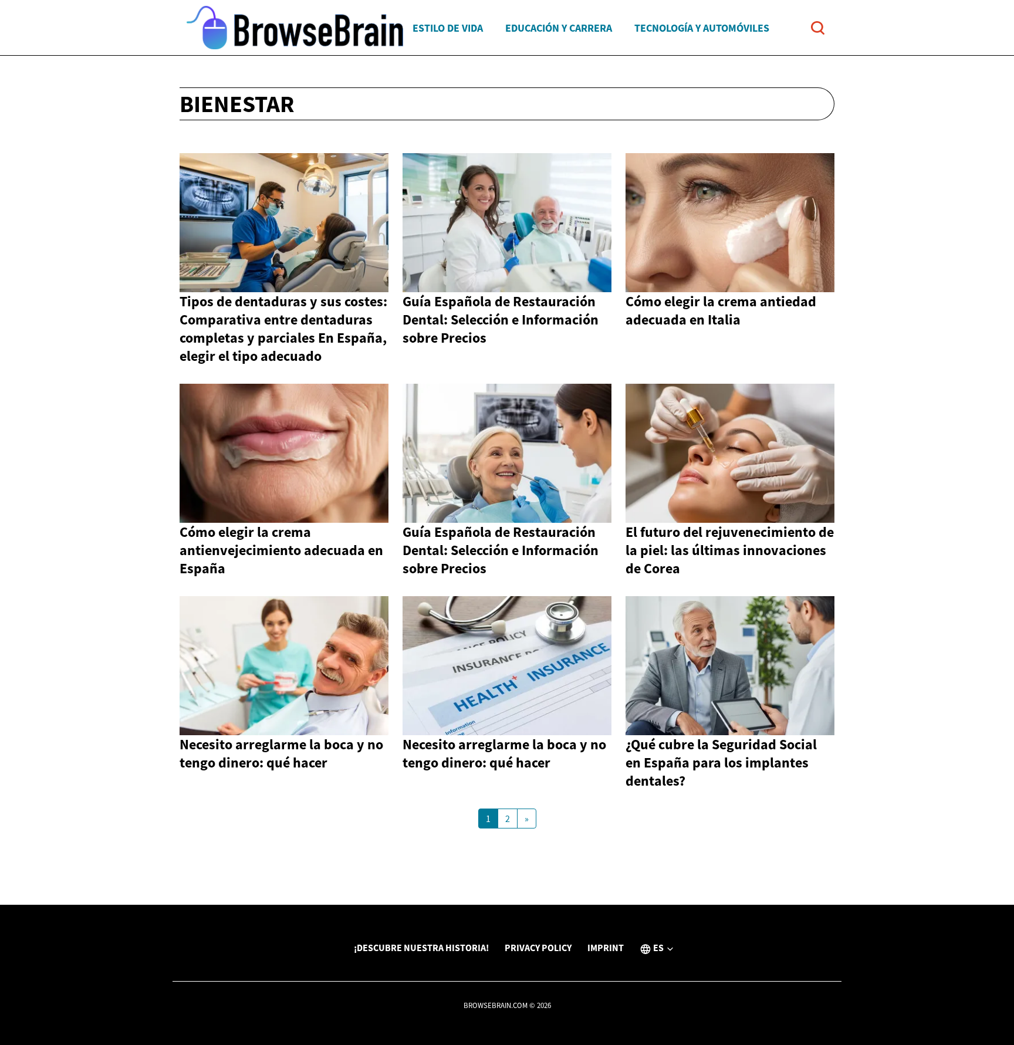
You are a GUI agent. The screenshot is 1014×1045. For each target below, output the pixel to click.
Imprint (605, 947)
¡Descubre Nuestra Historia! (421, 947)
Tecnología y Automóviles (701, 28)
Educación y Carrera (558, 28)
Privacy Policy (538, 947)
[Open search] (817, 28)
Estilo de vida (448, 28)
